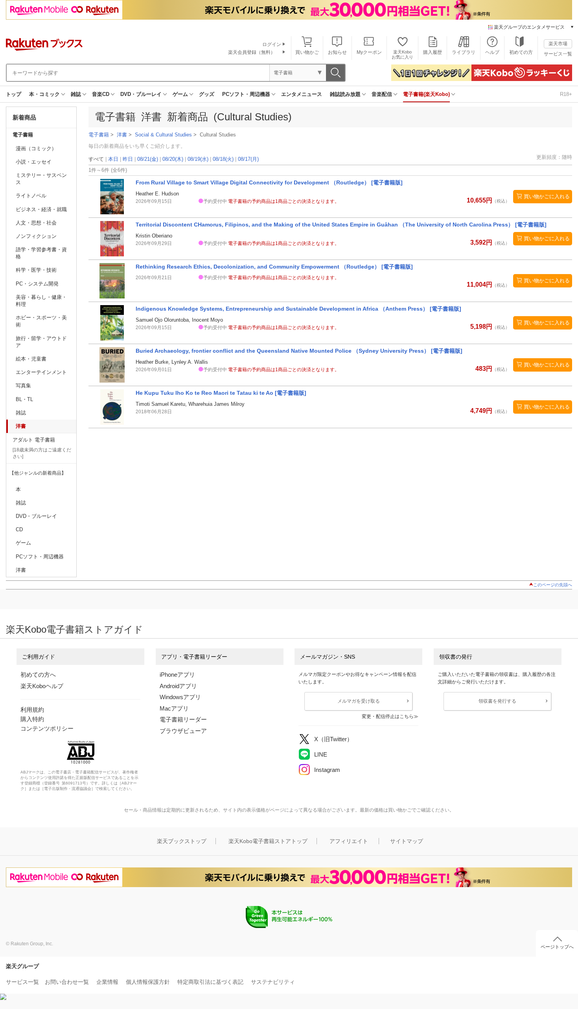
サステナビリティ (273, 982)
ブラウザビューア (183, 730)
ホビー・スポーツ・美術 (41, 321)
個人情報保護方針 (148, 982)
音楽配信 (382, 94)
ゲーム (180, 94)
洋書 (21, 426)
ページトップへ (557, 947)
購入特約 (32, 719)
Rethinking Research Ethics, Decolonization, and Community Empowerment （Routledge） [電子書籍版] (274, 266)
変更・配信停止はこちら (388, 716)
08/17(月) (248, 159)
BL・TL (24, 399)
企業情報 (107, 982)
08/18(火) (223, 159)
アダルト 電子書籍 (34, 440)
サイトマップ (406, 841)
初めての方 (521, 52)
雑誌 (76, 94)
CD (19, 529)
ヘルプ (492, 52)
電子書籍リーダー (183, 719)
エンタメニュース (301, 94)
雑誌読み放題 (345, 94)
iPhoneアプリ (177, 674)
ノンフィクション (36, 236)
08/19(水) (198, 159)
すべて (96, 159)
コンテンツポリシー (47, 728)
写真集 (23, 386)
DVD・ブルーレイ (141, 94)
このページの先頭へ (552, 584)
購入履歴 (432, 52)
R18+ (566, 94)
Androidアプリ (178, 686)
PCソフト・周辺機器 (246, 94)
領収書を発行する (497, 701)
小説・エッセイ (34, 162)
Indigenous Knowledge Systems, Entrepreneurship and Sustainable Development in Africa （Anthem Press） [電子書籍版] (298, 309)
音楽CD (100, 94)
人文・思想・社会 (36, 223)
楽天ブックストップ (181, 841)
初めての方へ (38, 674)
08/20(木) (172, 159)
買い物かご (307, 52)
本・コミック (44, 94)
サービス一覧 (558, 54)
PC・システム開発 (37, 284)
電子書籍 (23, 135)
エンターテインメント (41, 372)
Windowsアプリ (180, 697)
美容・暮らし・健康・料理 (41, 300)
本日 (113, 159)
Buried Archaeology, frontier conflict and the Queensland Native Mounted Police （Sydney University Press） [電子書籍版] (299, 351)
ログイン (271, 44)
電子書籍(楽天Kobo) (426, 94)
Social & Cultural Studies (163, 135)
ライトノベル (31, 196)
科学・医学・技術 (36, 270)
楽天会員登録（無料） (251, 52)
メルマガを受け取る (358, 701)
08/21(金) (147, 159)
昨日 (128, 159)
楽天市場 (558, 43)
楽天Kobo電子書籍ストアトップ (267, 841)
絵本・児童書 (31, 359)
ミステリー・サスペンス (41, 178)
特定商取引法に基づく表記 (210, 982)
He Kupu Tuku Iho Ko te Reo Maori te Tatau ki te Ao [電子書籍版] (221, 393)
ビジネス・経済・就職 (41, 209)
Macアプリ (174, 708)
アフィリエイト (348, 841)
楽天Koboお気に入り (402, 54)
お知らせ (337, 52)
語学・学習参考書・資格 (41, 253)
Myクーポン (369, 52)
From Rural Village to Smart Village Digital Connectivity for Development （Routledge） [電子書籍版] (269, 182)
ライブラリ (463, 52)
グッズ (206, 94)
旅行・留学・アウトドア (41, 341)
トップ (13, 94)
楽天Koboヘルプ (41, 686)
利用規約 (32, 709)
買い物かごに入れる (547, 196)
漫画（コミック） (36, 148)
